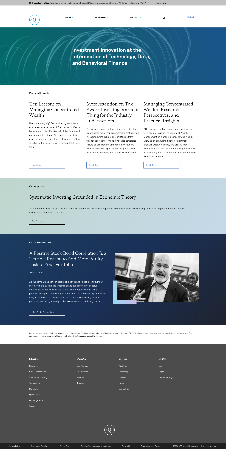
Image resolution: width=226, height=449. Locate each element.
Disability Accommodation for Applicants (96, 446)
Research (33, 366)
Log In (161, 366)
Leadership (123, 371)
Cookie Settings (166, 377)
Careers (122, 377)
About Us (123, 366)
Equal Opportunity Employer (151, 446)
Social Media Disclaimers (40, 446)
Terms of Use (65, 446)
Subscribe (33, 406)
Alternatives (82, 371)
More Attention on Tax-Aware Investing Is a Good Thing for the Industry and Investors (113, 112)
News (121, 383)
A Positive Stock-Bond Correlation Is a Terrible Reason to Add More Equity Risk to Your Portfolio (67, 258)
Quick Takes (34, 394)
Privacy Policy (14, 446)
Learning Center (36, 400)
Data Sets (33, 389)
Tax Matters (34, 383)
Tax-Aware (81, 383)
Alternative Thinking (38, 377)
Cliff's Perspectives (37, 371)
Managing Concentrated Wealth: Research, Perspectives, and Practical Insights (168, 112)
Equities (80, 377)
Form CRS (126, 446)
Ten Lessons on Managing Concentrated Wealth (54, 109)
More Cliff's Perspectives (43, 312)
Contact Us (124, 389)
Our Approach (38, 221)
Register (162, 371)
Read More (36, 165)
